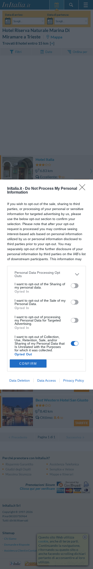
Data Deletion (19, 380)
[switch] (74, 285)
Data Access (46, 380)
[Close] (83, 188)
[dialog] (46, 284)
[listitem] (46, 274)
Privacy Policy (73, 380)
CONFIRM (28, 363)
